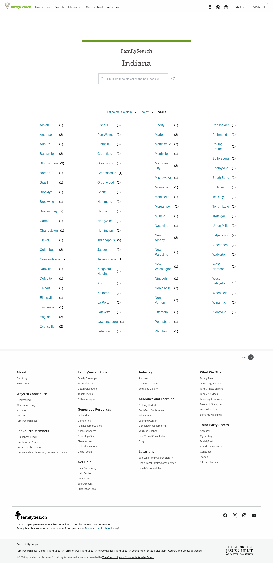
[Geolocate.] (173, 78)
